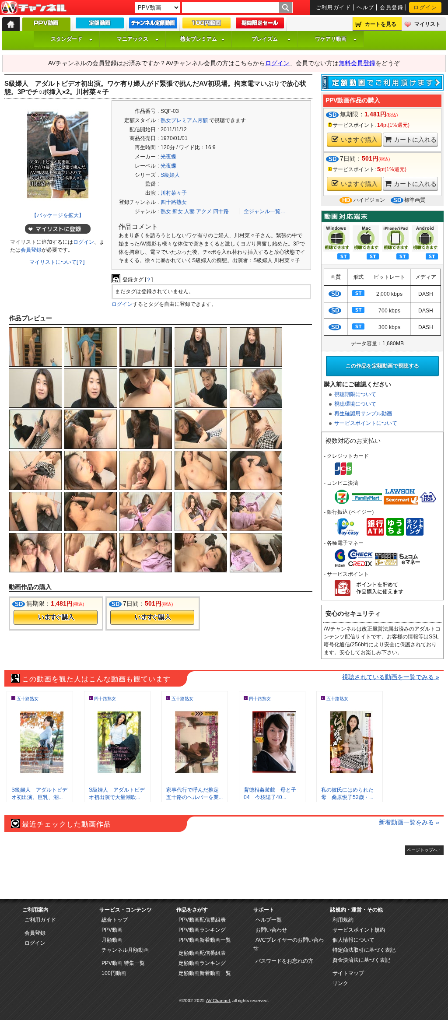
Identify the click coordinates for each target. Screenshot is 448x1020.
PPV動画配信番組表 (202, 920)
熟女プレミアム (198, 39)
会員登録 (391, 7)
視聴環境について (355, 404)
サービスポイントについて (365, 423)
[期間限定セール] (260, 25)
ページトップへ (422, 850)
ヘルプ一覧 (269, 920)
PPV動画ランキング (202, 930)
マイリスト (427, 24)
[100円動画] (206, 25)
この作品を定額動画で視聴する (382, 366)
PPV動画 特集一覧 (123, 963)
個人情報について (353, 940)
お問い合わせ (271, 930)
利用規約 (343, 920)
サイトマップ (348, 973)
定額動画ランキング (202, 963)
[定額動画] (99, 25)
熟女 (166, 211)
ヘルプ (365, 7)
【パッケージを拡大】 (58, 215)
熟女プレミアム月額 (184, 120)
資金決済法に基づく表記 (361, 960)
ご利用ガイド (333, 7)
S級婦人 (170, 175)
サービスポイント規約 (358, 930)
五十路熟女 (27, 698)
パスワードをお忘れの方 (284, 961)
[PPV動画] (46, 26)
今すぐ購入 (56, 617)
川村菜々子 (174, 193)
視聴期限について (355, 394)
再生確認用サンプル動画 (363, 413)
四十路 (221, 211)
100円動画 (114, 973)
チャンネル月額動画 (125, 950)
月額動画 (112, 940)
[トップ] (11, 24)
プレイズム (265, 39)
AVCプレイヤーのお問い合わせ (288, 944)
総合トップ (115, 920)
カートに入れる (415, 139)
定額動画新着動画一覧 (204, 973)
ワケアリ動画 (330, 39)
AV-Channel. (218, 1000)
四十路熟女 (174, 202)
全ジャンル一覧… (265, 211)
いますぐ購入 (359, 139)
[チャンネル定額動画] (153, 25)
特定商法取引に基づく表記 (364, 950)
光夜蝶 (168, 157)
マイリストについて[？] (56, 262)
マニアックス (132, 39)
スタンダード (66, 39)
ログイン (425, 7)
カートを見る (380, 24)
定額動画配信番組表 (202, 953)
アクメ (204, 211)
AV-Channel (33, 8)
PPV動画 (112, 930)
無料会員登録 (357, 63)
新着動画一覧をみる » (409, 822)
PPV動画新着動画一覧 (204, 940)
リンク (340, 983)
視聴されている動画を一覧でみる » (390, 676)
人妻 (189, 211)
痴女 (177, 211)
